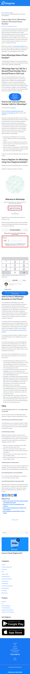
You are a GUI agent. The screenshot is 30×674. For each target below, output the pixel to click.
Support (15, 646)
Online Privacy (5, 581)
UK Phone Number (6, 607)
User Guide (4, 590)
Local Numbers (15, 651)
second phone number (18, 46)
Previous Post (15, 519)
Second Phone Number (7, 585)
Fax (2, 603)
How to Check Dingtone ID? (12, 553)
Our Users (15, 648)
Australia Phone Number (7, 610)
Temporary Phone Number (8, 612)
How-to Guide (5, 574)
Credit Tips (4, 569)
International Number (7, 578)
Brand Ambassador (15, 650)
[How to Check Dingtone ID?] (15, 544)
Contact (15, 643)
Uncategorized (5, 588)
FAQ (3, 571)
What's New (4, 593)
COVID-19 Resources (7, 567)
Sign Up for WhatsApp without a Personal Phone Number (15, 97)
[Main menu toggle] (27, 3)
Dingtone (13, 107)
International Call (6, 576)
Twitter (15, 659)
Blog (15, 658)
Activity (3, 564)
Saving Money (5, 583)
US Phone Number (6, 605)
